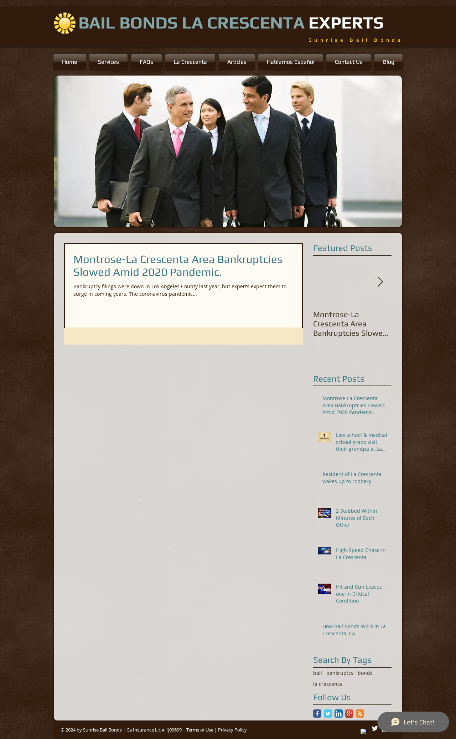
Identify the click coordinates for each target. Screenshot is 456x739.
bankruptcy (339, 673)
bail (317, 673)
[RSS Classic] (360, 713)
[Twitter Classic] (328, 713)
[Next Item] (380, 282)
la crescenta (327, 684)
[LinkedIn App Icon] (339, 713)
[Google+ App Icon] (349, 713)
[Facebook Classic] (317, 713)
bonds (365, 673)
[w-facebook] (364, 732)
